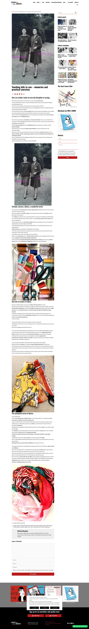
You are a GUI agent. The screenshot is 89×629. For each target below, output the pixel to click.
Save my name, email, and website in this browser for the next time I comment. (33, 570)
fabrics (47, 525)
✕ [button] (59, 597)
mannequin (22, 526)
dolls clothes (31, 525)
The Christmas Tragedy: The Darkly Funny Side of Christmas (72, 28)
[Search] (75, 12)
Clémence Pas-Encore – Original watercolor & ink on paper (62, 81)
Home (34, 2)
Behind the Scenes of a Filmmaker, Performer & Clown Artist (62, 28)
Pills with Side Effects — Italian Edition (62, 67)
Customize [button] (55, 607)
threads (42, 526)
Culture (16, 11)
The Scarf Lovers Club (21, 523)
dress (35, 525)
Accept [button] (34, 607)
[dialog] (44, 603)
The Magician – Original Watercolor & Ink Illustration (72, 81)
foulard (50, 525)
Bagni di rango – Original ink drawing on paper (62, 56)
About (38, 2)
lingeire (18, 526)
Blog (43, 2)
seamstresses (36, 526)
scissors (31, 526)
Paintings (48, 2)
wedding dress (47, 526)
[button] (77, 5)
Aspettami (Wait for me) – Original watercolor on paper (72, 68)
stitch (40, 526)
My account (70, 2)
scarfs (29, 526)
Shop (64, 2)
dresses (37, 525)
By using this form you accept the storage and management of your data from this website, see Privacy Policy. (66, 152)
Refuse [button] (45, 607)
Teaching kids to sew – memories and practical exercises (30, 88)
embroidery (41, 525)
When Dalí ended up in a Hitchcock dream (62, 40)
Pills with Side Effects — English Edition (72, 55)
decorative (26, 525)
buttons (14, 525)
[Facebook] (68, 623)
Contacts (76, 2)
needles (26, 526)
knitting (14, 526)
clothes (18, 525)
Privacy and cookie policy (50, 621)
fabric (45, 525)
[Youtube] (71, 623)
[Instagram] (69, 623)
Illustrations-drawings (56, 2)
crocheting (22, 525)
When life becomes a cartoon (72, 40)
